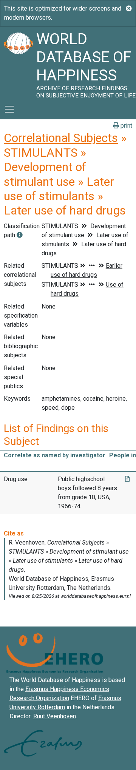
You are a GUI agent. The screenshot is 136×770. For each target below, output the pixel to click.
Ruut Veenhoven (54, 716)
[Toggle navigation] (9, 109)
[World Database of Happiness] (18, 62)
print (125, 125)
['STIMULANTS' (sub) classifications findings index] (20, 235)
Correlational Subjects (61, 138)
